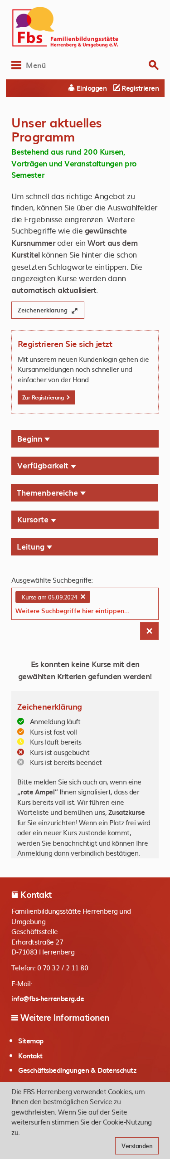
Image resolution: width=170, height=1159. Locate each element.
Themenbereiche (48, 492)
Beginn (30, 438)
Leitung (32, 546)
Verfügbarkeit (44, 465)
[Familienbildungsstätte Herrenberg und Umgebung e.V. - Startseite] (85, 27)
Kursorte (34, 519)
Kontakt (30, 1056)
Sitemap (31, 1041)
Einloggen (91, 88)
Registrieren (139, 88)
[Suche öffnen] (154, 65)
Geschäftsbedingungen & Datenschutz (77, 1070)
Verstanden (136, 1145)
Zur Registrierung (43, 397)
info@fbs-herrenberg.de (47, 998)
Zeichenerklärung (43, 310)
